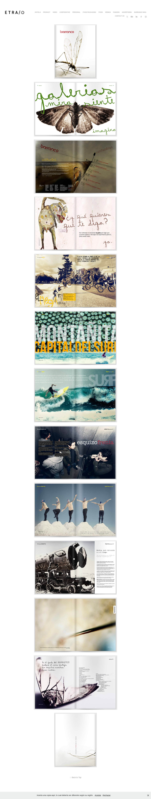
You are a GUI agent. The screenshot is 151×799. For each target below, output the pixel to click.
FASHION (116, 12)
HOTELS (38, 12)
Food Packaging (89, 12)
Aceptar (98, 795)
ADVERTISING (127, 12)
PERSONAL (76, 12)
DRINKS (108, 12)
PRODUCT (46, 12)
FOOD (101, 12)
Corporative (65, 12)
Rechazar (107, 795)
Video (55, 12)
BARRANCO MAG (140, 12)
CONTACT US (119, 16)
